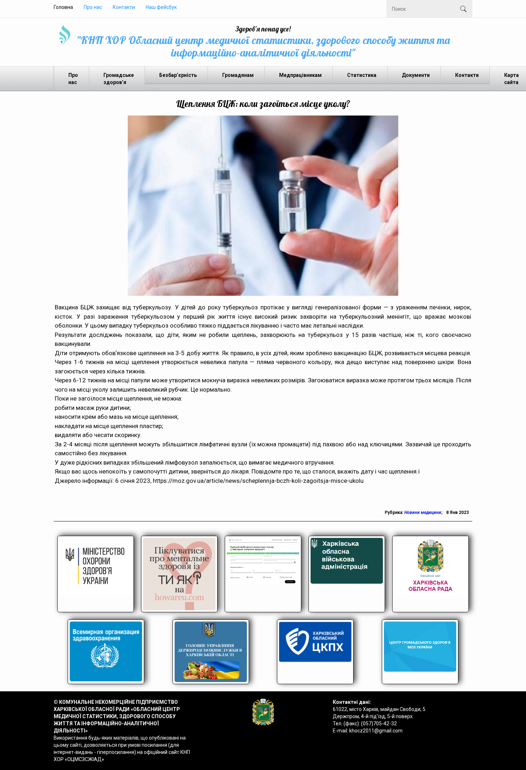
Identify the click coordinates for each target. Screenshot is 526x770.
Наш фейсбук (161, 7)
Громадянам (238, 75)
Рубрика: (394, 512)
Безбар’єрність (178, 75)
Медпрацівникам (300, 75)
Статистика (361, 75)
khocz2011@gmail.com (376, 731)
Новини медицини (422, 512)
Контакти (124, 7)
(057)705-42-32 (379, 723)
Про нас (93, 7)
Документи (416, 75)
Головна (63, 7)
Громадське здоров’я (118, 78)
